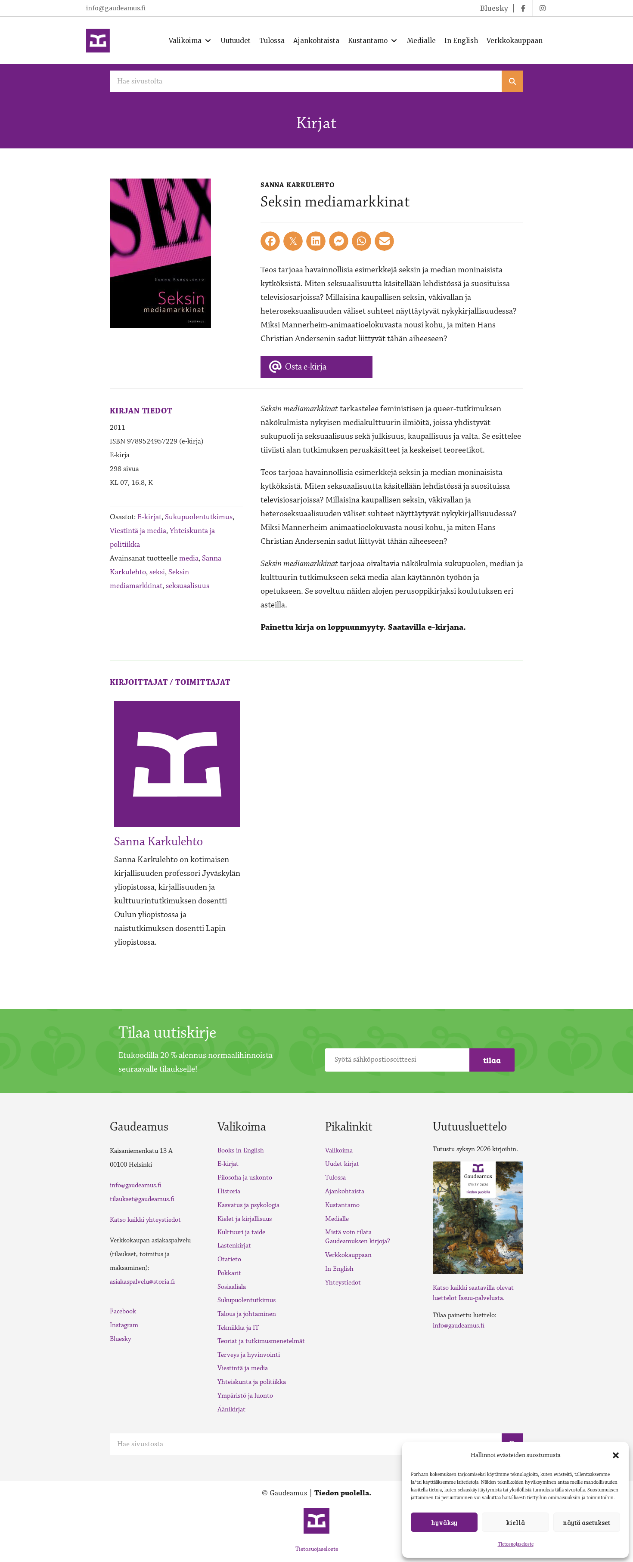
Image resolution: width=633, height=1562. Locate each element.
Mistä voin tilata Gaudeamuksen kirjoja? (357, 1236)
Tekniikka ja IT (238, 1328)
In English (339, 1269)
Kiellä (515, 1522)
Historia (228, 1191)
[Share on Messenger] (338, 241)
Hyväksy (444, 1522)
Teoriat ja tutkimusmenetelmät (261, 1341)
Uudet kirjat (342, 1164)
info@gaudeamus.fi (116, 8)
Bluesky (120, 1339)
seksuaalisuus (187, 586)
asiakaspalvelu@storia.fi (142, 1282)
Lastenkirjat (234, 1246)
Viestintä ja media (138, 531)
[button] (615, 1455)
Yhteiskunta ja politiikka (251, 1382)
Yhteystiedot (343, 1283)
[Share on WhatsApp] (361, 241)
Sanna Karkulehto (158, 842)
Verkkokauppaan (348, 1255)
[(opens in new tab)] (478, 1217)
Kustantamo (342, 1205)
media (189, 558)
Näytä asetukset (586, 1522)
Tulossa (335, 1178)
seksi (157, 572)
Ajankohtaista (344, 1191)
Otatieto (229, 1259)
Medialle (337, 1219)
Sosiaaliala (231, 1287)
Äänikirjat (231, 1409)
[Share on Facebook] (270, 241)
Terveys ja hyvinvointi (248, 1355)
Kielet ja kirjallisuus (244, 1219)
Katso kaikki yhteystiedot (145, 1220)
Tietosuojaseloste (516, 1544)
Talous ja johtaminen (246, 1314)
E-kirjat (149, 517)
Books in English (240, 1150)
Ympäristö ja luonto (245, 1396)
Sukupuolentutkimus (199, 517)
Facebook (123, 1311)
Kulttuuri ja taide (241, 1232)
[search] (512, 81)
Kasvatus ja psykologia (248, 1205)
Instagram (124, 1325)
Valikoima (339, 1150)
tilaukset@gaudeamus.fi (142, 1199)
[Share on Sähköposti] (384, 241)
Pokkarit (229, 1273)
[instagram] (542, 8)
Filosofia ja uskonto (244, 1178)
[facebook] (523, 8)
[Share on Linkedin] (316, 241)
